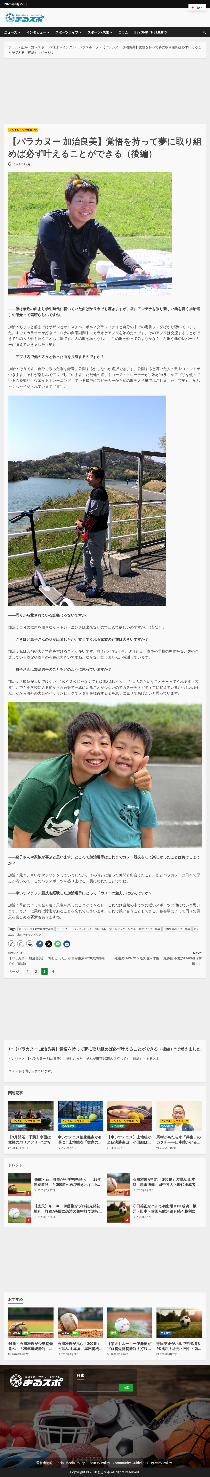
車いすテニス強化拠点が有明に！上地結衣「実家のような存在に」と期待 (80, 1139)
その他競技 (19, 1126)
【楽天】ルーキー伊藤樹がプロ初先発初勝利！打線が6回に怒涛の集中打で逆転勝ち (19, 1211)
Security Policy (99, 1463)
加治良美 (100, 929)
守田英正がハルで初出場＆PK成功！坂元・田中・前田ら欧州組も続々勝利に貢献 (118, 1211)
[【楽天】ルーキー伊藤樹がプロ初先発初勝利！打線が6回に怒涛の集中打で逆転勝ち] (129, 1322)
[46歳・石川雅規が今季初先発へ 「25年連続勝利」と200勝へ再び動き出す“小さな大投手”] (31, 1322)
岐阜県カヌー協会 (149, 929)
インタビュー (36, 32)
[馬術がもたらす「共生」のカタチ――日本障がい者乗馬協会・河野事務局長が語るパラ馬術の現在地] (179, 1116)
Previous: (56, 958)
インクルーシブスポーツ (81, 47)
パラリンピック (82, 929)
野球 (25, 1332)
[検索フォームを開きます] (204, 32)
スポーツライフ (66, 32)
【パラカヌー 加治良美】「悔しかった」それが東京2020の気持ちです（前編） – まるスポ (92, 1058)
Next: (158, 958)
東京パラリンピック (29, 934)
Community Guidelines (130, 1463)
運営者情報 (44, 1463)
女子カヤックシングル (122, 929)
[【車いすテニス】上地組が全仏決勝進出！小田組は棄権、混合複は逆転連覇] (129, 1116)
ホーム (13, 47)
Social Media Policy (70, 1463)
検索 (80, 1375)
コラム (123, 32)
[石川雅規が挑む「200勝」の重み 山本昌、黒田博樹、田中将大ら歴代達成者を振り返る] (80, 1322)
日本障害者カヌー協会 (177, 929)
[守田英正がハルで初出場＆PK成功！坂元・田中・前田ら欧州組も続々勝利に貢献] (179, 1322)
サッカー (166, 1332)
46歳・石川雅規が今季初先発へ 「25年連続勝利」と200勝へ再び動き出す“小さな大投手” (19, 1184)
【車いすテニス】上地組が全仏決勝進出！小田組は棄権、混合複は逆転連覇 (129, 1139)
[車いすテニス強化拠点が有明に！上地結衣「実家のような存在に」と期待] (80, 1116)
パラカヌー (63, 929)
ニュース (10, 32)
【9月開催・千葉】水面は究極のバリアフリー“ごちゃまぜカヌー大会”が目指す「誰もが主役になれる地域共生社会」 (30, 1139)
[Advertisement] (105, 91)
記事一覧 (27, 47)
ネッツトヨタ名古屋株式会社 (36, 929)
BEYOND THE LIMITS (150, 32)
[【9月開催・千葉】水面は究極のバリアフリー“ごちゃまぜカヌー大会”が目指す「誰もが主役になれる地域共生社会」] (31, 1116)
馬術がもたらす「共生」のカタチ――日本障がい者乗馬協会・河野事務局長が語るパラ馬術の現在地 (178, 1139)
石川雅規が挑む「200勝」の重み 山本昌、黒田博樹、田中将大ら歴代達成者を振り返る (118, 1184)
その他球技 (68, 1126)
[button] (11, 943)
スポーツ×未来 (98, 32)
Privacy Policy (161, 1463)
